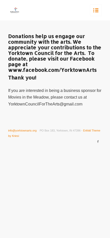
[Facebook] (98, 141)
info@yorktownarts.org (22, 130)
